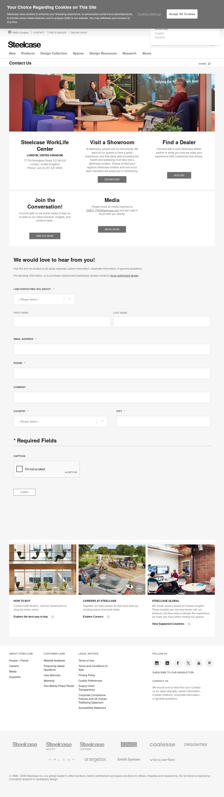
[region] (112, 14)
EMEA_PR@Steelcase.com (102, 210)
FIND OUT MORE (45, 235)
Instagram (156, 663)
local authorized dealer (124, 275)
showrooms (112, 179)
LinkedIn (167, 663)
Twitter (188, 663)
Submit (24, 492)
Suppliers (15, 677)
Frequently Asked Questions (54, 667)
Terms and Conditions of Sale (93, 667)
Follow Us (159, 653)
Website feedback (54, 660)
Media (13, 671)
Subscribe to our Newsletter (173, 672)
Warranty (49, 680)
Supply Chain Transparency (87, 687)
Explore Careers (93, 616)
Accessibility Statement (92, 707)
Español (160, 37)
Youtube (198, 663)
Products (28, 53)
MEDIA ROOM (112, 229)
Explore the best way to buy (31, 616)
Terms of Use (86, 660)
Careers (14, 666)
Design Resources (103, 53)
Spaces (78, 53)
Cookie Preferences (90, 680)
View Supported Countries (168, 623)
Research (129, 53)
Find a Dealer (57, 32)
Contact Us (160, 681)
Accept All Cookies (182, 14)
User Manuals (52, 675)
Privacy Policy (87, 675)
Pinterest (209, 663)
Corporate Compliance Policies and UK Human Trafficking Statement (93, 698)
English (159, 33)
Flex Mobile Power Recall (59, 686)
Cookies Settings (149, 14)
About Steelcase (21, 653)
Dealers (179, 175)
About (146, 53)
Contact (39, 32)
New (12, 53)
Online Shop (79, 32)
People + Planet (18, 660)
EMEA (20, 32)
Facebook (177, 663)
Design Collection (53, 53)
